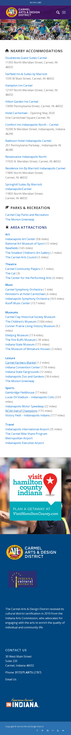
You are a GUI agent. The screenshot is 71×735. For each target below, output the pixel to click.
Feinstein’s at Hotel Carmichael (25, 294)
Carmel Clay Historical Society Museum (30, 317)
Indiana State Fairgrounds (22, 372)
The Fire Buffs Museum (20, 340)
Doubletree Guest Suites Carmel (26, 58)
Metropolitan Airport (19, 438)
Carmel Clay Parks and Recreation (27, 215)
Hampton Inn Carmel (18, 85)
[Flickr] (52, 730)
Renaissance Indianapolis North (26, 157)
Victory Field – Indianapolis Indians (27, 415)
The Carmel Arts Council (21, 257)
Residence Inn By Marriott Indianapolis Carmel (35, 168)
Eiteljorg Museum (16, 335)
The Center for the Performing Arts (28, 278)
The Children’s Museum (20, 321)
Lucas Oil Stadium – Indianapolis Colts (29, 397)
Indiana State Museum (19, 344)
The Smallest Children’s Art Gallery (27, 253)
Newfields (11, 248)
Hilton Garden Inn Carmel (21, 101)
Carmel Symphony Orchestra (23, 289)
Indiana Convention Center (22, 367)
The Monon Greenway (19, 219)
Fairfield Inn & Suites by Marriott (26, 74)
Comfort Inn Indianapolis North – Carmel (31, 125)
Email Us (10, 679)
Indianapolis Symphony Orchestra (27, 299)
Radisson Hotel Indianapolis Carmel (28, 141)
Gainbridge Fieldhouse (19, 392)
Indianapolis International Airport (27, 429)
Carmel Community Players (22, 269)
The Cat (10, 273)
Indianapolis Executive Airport (24, 443)
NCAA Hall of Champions (21, 411)
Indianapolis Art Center (20, 239)
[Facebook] (37, 730)
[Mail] (63, 730)
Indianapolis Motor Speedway (24, 406)
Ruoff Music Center (17, 303)
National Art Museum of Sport (25, 243)
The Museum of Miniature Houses (27, 349)
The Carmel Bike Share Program (26, 434)
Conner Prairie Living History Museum (30, 326)
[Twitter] (42, 730)
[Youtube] (57, 730)
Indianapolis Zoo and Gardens (24, 376)
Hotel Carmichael (16, 113)
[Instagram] (47, 730)
